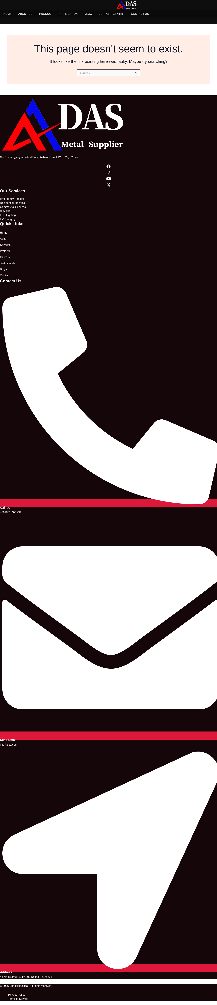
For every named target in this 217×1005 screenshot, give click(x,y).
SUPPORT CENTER (111, 13)
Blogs (3, 269)
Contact (4, 275)
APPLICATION (69, 13)
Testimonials (7, 263)
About (3, 238)
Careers (5, 257)
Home (3, 232)
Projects (5, 251)
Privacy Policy (16, 994)
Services (5, 244)
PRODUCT (46, 13)
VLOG (88, 13)
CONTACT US (140, 13)
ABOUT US (25, 13)
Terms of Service (18, 998)
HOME (7, 13)
